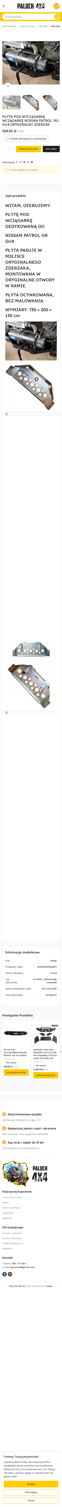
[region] (31, 1479)
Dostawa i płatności (12, 1233)
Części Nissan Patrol (12, 1197)
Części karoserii (27, 26)
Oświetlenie (8, 1213)
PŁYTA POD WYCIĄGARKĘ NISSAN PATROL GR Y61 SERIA (15, 1052)
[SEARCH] (56, 16)
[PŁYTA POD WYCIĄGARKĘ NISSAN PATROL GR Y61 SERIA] (16, 1034)
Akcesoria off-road (11, 1207)
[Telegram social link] (32, 162)
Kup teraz (51, 149)
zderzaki (55, 26)
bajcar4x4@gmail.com (22, 1267)
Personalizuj (31, 1492)
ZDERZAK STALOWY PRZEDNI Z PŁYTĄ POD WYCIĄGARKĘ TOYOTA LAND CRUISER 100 (45, 1053)
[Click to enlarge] (8, 86)
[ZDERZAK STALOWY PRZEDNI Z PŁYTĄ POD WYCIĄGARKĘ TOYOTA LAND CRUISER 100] (45, 1034)
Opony (5, 1202)
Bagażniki (7, 1218)
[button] (5, 63)
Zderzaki (42, 26)
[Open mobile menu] (4, 6)
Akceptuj (31, 1484)
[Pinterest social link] (24, 162)
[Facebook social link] (17, 162)
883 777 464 (19, 1263)
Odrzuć (31, 1500)
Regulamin (7, 1248)
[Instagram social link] (10, 1274)
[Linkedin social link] (28, 162)
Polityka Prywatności (12, 1243)
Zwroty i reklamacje (12, 1238)
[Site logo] (31, 5)
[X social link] (20, 162)
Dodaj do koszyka (28, 149)
